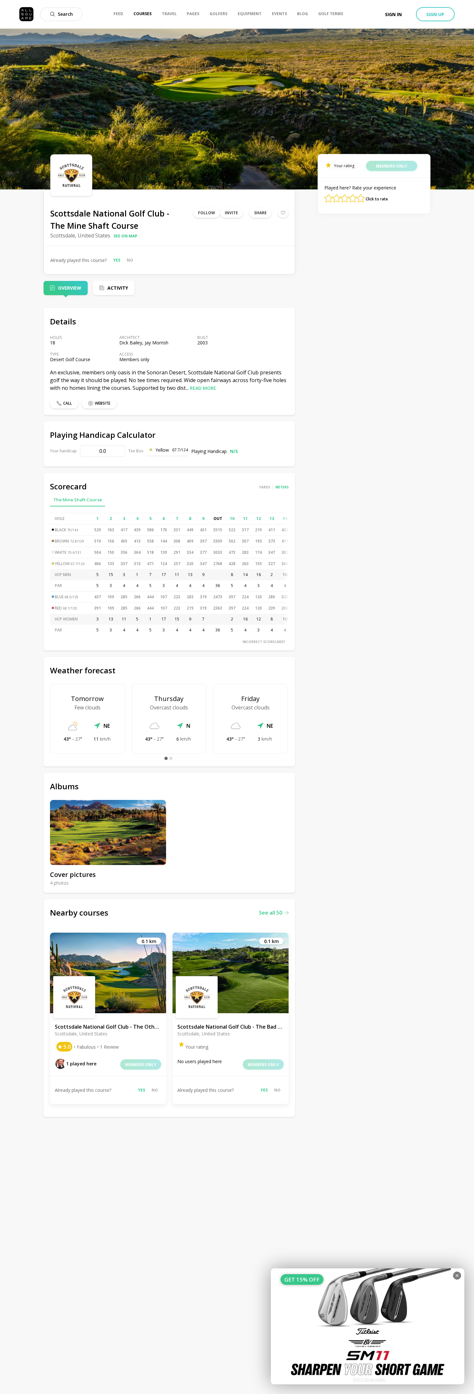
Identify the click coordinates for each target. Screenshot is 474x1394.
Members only (140, 1064)
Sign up (435, 14)
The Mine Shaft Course (77, 500)
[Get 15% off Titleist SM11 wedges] (367, 1326)
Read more (203, 388)
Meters (282, 487)
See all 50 (270, 912)
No (130, 260)
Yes (116, 260)
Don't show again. (369, 1379)
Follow (206, 213)
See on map (125, 236)
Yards (264, 487)
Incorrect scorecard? (263, 641)
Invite (231, 213)
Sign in (393, 14)
